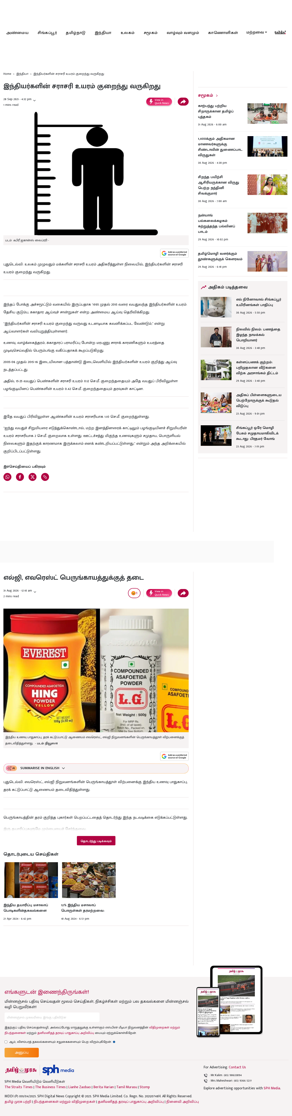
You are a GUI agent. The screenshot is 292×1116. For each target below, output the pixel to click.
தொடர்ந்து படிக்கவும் (96, 841)
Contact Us (237, 1067)
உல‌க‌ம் (128, 32)
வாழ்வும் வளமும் (183, 32)
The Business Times (50, 1087)
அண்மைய (17, 32)
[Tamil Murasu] (21, 1070)
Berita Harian (103, 1087)
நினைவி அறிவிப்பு (182, 1102)
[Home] (58, 1070)
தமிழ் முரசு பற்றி (18, 1102)
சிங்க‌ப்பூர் (47, 32)
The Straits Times (19, 1087)
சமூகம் (151, 32)
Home (7, 73)
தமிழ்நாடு (76, 32)
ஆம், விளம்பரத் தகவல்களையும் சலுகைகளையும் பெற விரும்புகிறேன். (62, 1041)
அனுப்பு (22, 1052)
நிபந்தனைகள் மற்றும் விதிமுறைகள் (64, 1102)
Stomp (145, 1087)
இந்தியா (103, 32)
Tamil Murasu (126, 1087)
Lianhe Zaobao (79, 1087)
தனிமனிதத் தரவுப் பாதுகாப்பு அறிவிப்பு (65, 1033)
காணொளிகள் (223, 32)
